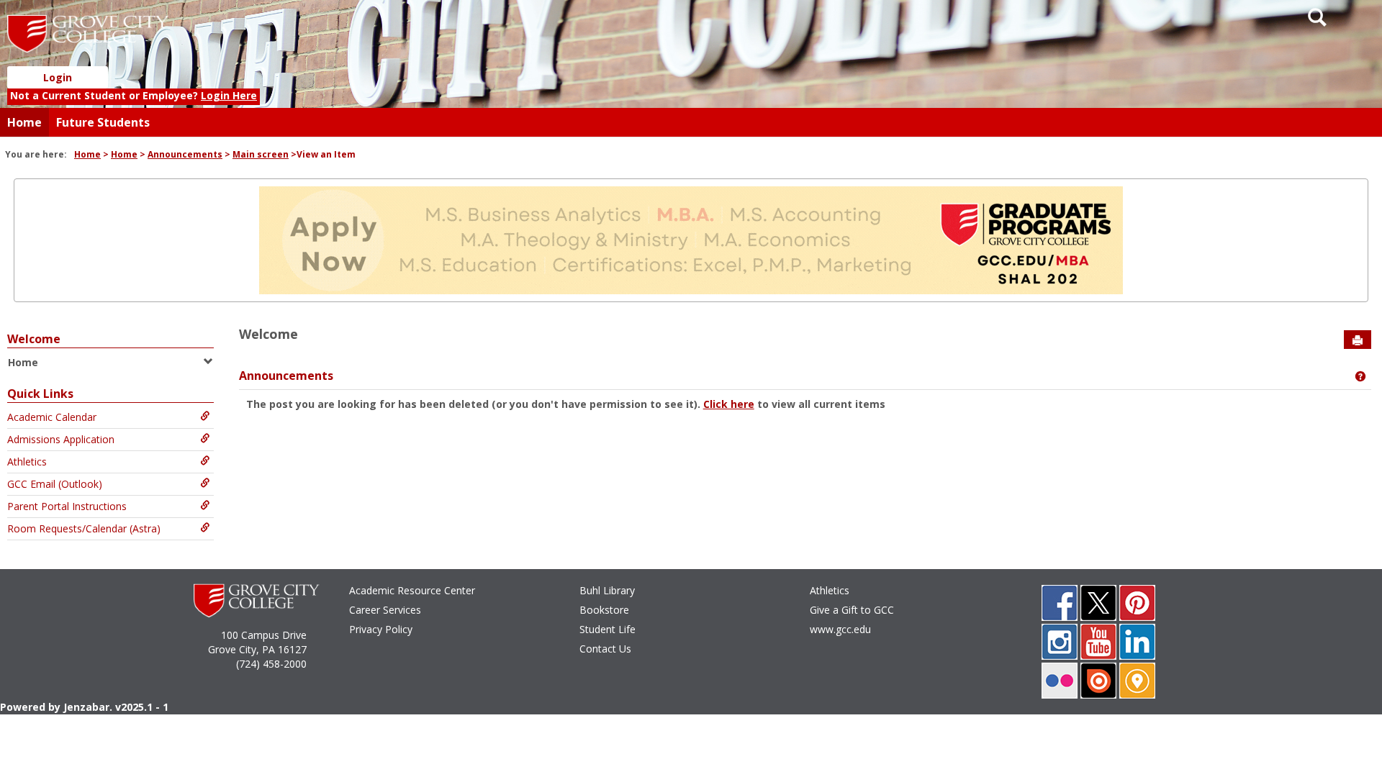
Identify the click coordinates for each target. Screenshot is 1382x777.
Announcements (185, 154)
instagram (1060, 642)
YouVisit (1137, 681)
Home (24, 122)
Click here (728, 404)
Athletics (27, 461)
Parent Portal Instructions (67, 506)
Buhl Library (607, 590)
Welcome (33, 339)
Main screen (260, 154)
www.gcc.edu (840, 629)
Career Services (385, 610)
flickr (1060, 681)
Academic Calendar (51, 417)
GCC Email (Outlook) (54, 484)
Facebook (1060, 603)
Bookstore (604, 610)
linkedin (1137, 642)
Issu (1098, 681)
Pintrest (1137, 603)
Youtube (1098, 642)
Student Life (607, 629)
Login (57, 77)
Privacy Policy (380, 629)
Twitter (1098, 603)
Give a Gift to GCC (852, 610)
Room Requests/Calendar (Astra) (84, 528)
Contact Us (605, 648)
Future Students (103, 122)
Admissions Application (60, 439)
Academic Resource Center (412, 590)
